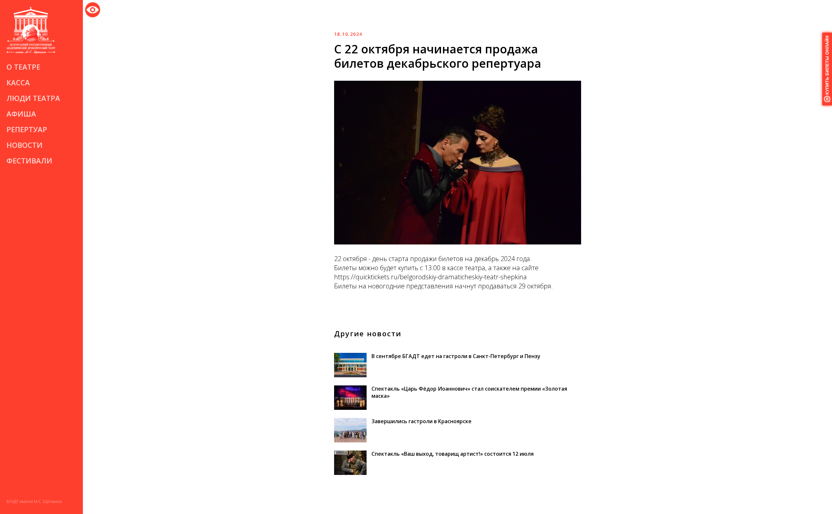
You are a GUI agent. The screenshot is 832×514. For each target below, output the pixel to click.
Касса (18, 82)
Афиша (21, 113)
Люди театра (33, 98)
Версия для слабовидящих (92, 8)
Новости (24, 145)
